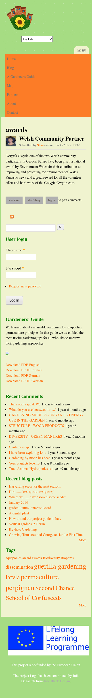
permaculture (40, 576)
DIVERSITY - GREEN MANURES (35, 436)
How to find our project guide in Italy (35, 518)
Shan (40, 145)
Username (15, 250)
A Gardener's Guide (21, 76)
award (26, 557)
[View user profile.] (11, 141)
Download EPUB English (24, 370)
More (82, 539)
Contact (12, 112)
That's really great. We (24, 404)
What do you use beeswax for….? (32, 409)
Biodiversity (51, 557)
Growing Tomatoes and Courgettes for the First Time (46, 534)
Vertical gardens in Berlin (27, 523)
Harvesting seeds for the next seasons (35, 486)
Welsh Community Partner (51, 138)
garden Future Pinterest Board (30, 507)
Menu (81, 50)
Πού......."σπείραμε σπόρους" (31, 491)
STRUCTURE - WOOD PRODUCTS (36, 425)
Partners (12, 94)
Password (15, 268)
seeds (55, 597)
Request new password (25, 286)
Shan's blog (34, 200)
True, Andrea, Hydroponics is (30, 468)
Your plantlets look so (24, 463)
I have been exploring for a (27, 452)
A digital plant (19, 513)
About (11, 103)
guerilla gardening (60, 566)
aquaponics (13, 557)
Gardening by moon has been (29, 457)
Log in (51, 200)
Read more (15, 200)
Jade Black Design (57, 681)
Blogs (11, 67)
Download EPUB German (24, 380)
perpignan (20, 587)
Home (11, 58)
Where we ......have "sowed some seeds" (37, 497)
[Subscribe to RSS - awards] (12, 217)
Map (10, 85)
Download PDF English (23, 364)
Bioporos (67, 557)
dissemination (19, 566)
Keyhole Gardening (23, 529)
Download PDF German (23, 375)
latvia (13, 577)
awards (37, 557)
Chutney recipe (19, 447)
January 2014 (18, 502)
